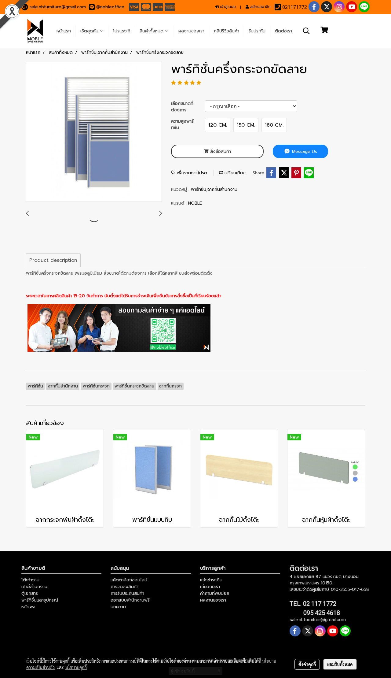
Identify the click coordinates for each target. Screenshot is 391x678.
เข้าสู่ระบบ (227, 6)
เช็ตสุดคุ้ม (90, 31)
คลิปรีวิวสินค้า (226, 31)
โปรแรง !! (121, 31)
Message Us (304, 151)
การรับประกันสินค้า (127, 593)
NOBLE (195, 203)
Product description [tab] (53, 260)
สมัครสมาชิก (260, 6)
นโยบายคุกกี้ (76, 667)
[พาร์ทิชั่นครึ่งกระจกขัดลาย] (94, 132)
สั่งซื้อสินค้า (220, 151)
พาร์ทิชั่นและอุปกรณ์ (39, 600)
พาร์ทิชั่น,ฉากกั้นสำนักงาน (214, 189)
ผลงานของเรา (191, 31)
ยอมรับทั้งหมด (340, 664)
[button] (306, 31)
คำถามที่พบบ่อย (214, 593)
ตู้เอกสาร (29, 593)
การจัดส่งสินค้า (124, 587)
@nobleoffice (110, 7)
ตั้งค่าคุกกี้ (307, 664)
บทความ (118, 607)
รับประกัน (257, 31)
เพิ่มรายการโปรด (191, 173)
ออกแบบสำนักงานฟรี (130, 600)
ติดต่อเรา (283, 31)
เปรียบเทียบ (234, 173)
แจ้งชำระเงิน (211, 580)
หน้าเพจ (28, 607)
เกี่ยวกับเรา (210, 587)
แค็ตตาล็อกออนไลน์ (129, 580)
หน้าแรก (64, 31)
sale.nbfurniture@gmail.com (58, 7)
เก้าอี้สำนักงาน (34, 587)
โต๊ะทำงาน (30, 580)
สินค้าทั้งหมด (152, 31)
